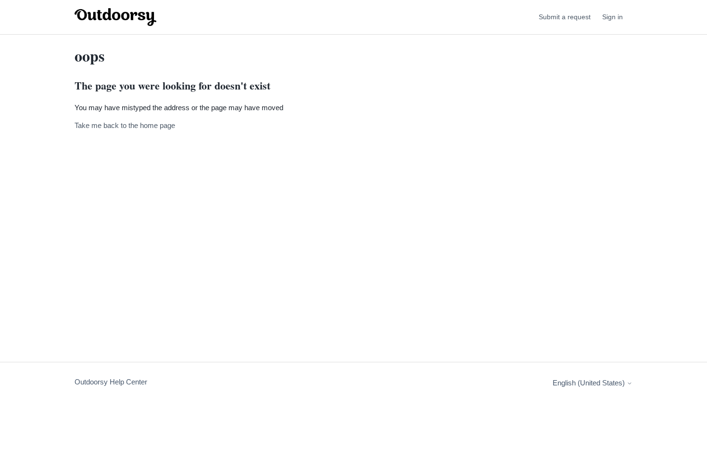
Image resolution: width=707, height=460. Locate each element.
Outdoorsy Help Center (111, 382)
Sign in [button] (612, 17)
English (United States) (590, 383)
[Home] (115, 17)
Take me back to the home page (125, 125)
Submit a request (565, 17)
